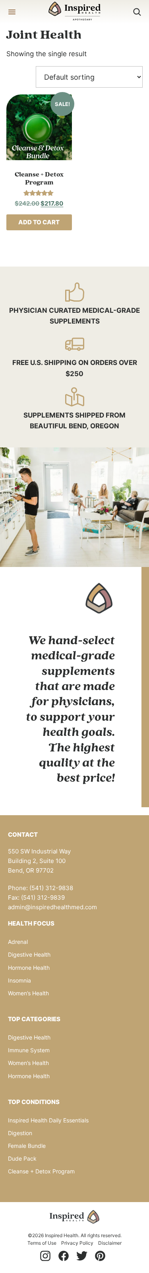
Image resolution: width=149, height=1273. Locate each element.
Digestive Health (29, 954)
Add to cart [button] (39, 222)
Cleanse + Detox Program (41, 1171)
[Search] (137, 12)
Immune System (29, 1050)
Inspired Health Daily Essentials (48, 1120)
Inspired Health (75, 12)
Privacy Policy (77, 1243)
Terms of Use (41, 1243)
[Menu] (12, 12)
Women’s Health (28, 993)
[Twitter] (82, 1256)
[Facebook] (63, 1256)
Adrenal (18, 941)
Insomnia (19, 980)
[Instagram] (45, 1256)
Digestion (20, 1133)
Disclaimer (110, 1243)
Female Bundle (27, 1145)
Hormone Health (29, 967)
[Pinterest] (100, 1256)
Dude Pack (22, 1158)
